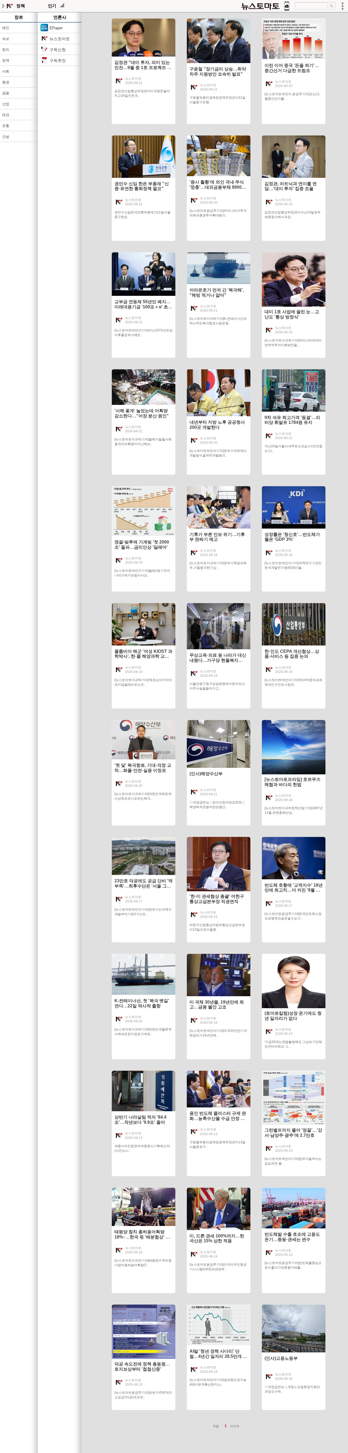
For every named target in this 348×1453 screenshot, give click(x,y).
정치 (5, 50)
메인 (5, 28)
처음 (216, 1426)
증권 (5, 82)
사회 (5, 71)
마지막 (234, 1426)
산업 (5, 104)
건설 (5, 137)
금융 (5, 93)
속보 (5, 39)
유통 (5, 126)
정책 (5, 60)
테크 (5, 115)
